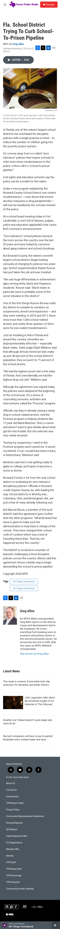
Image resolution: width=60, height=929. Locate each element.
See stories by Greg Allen (34, 653)
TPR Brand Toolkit (15, 803)
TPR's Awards (13, 882)
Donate (50, 4)
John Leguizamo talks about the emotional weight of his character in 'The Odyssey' (40, 701)
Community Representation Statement (25, 816)
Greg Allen (18, 44)
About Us (10, 783)
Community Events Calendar (20, 889)
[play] (5, 925)
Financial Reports (14, 823)
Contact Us (11, 790)
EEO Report (11, 829)
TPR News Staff (14, 869)
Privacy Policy (12, 810)
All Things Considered (24, 581)
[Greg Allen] (10, 615)
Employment (12, 796)
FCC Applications (14, 843)
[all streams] (56, 925)
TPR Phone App (14, 875)
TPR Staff (11, 862)
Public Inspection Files (16, 836)
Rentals (10, 856)
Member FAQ (12, 849)
